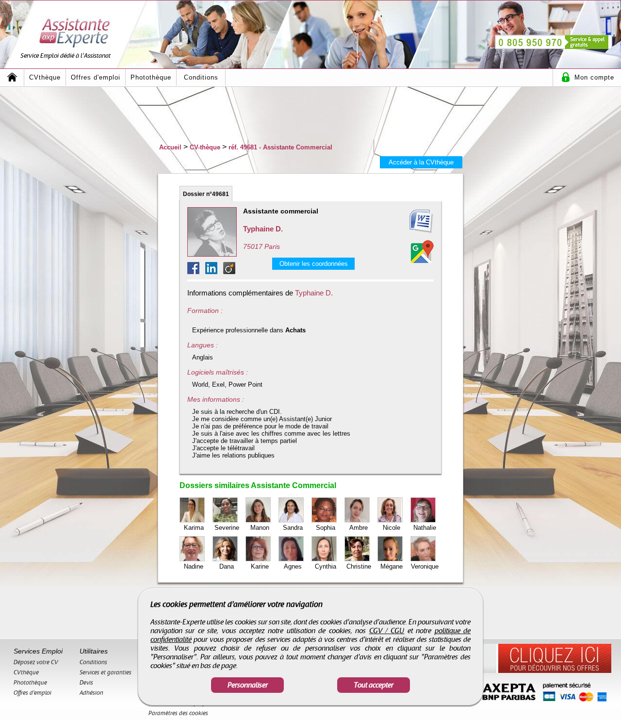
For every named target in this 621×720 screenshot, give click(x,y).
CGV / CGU (387, 630)
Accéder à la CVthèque (421, 162)
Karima (194, 527)
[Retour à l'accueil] (12, 77)
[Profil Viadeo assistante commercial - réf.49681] (229, 271)
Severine (226, 527)
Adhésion (91, 692)
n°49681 (206, 194)
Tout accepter (373, 685)
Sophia (325, 527)
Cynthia (325, 566)
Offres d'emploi (95, 77)
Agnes (293, 566)
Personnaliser (248, 685)
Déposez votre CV (36, 662)
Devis (86, 682)
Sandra (293, 527)
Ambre (358, 527)
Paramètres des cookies (178, 713)
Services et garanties (105, 672)
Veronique (425, 566)
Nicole (391, 527)
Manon (259, 527)
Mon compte (594, 77)
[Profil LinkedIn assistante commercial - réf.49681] (214, 271)
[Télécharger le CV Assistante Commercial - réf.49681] (409, 222)
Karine (260, 566)
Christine (358, 566)
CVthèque (45, 77)
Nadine (193, 566)
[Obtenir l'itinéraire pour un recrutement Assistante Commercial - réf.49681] (422, 251)
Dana (226, 566)
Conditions (201, 77)
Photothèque (151, 77)
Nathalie (424, 527)
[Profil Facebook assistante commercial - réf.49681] (196, 271)
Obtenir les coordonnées (313, 263)
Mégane (391, 566)
